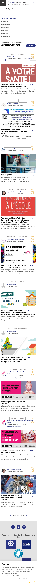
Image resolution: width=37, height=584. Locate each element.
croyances (13, 418)
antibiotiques (11, 236)
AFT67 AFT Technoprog (12, 103)
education (13, 281)
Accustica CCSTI (11, 57)
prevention (21, 54)
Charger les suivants (19, 515)
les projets (4, 34)
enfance (13, 467)
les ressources (5, 37)
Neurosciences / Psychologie (14, 378)
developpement (13, 369)
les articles (4, 21)
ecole (9, 328)
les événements (5, 24)
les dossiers (4, 31)
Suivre (31, 46)
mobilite (22, 281)
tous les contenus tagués (8, 18)
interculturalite (21, 189)
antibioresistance (23, 236)
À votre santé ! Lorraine (13, 149)
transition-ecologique (20, 328)
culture (11, 189)
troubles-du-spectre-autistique (21, 146)
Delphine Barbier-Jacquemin (14, 192)
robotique (22, 101)
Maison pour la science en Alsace (15, 239)
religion (22, 418)
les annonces (5, 28)
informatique (13, 101)
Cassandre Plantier (11, 284)
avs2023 (7, 146)
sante (12, 54)
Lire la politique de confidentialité (10, 576)
